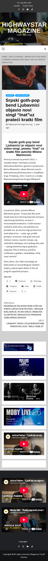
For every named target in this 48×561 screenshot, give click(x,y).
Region (10, 95)
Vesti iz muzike (22, 95)
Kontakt (17, 5)
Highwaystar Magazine (24, 27)
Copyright (23, 541)
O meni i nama (28, 5)
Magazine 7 (35, 554)
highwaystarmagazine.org (20, 124)
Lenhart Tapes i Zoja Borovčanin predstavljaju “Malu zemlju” (25, 323)
